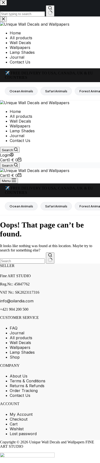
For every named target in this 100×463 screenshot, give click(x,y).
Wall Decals (20, 121)
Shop (15, 357)
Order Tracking (24, 390)
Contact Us (20, 140)
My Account (21, 414)
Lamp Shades (22, 130)
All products (21, 116)
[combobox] (22, 261)
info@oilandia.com (16, 300)
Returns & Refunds (27, 385)
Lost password (23, 433)
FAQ (13, 328)
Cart (13, 424)
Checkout (18, 419)
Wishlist (17, 428)
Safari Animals (56, 91)
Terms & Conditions (27, 380)
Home (15, 111)
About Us (18, 376)
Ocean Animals (21, 91)
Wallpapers (20, 126)
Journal (17, 135)
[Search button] (50, 258)
